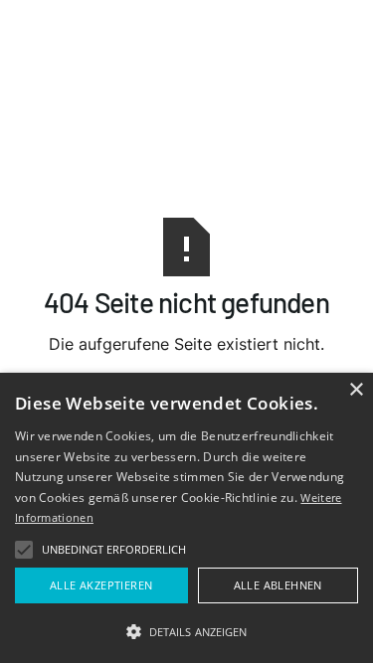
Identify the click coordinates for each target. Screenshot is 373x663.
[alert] (186, 518)
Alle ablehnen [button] (278, 585)
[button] (24, 550)
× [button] (355, 390)
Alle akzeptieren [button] (101, 585)
